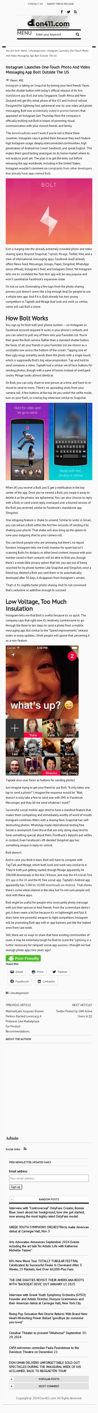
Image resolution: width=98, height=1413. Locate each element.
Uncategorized (19, 993)
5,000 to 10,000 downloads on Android (50, 885)
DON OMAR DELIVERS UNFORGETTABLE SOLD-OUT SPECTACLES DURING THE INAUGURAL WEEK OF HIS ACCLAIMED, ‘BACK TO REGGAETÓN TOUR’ (45, 1367)
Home (24, 50)
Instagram (12, 85)
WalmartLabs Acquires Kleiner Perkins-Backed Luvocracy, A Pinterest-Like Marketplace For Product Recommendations (25, 1021)
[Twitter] (68, 11)
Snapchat (40, 85)
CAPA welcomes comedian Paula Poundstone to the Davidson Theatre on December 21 (44, 1350)
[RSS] (75, 11)
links (28, 133)
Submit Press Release (60, 3)
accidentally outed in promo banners (56, 111)
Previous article (19, 1005)
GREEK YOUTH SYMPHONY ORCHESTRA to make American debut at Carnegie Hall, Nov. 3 (49, 1229)
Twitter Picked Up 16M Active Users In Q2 (74, 1013)
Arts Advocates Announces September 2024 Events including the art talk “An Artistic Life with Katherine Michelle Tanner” (44, 1246)
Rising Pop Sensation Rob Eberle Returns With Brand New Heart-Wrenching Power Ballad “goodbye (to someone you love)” (48, 1318)
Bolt (9, 249)
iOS (59, 101)
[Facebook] (61, 11)
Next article (81, 1005)
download (18, 133)
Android (72, 101)
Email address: (18, 1171)
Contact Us (35, 3)
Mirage (63, 254)
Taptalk (53, 254)
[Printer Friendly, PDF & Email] (23, 958)
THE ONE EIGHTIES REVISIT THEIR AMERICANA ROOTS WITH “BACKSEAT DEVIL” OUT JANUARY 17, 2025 (46, 1282)
